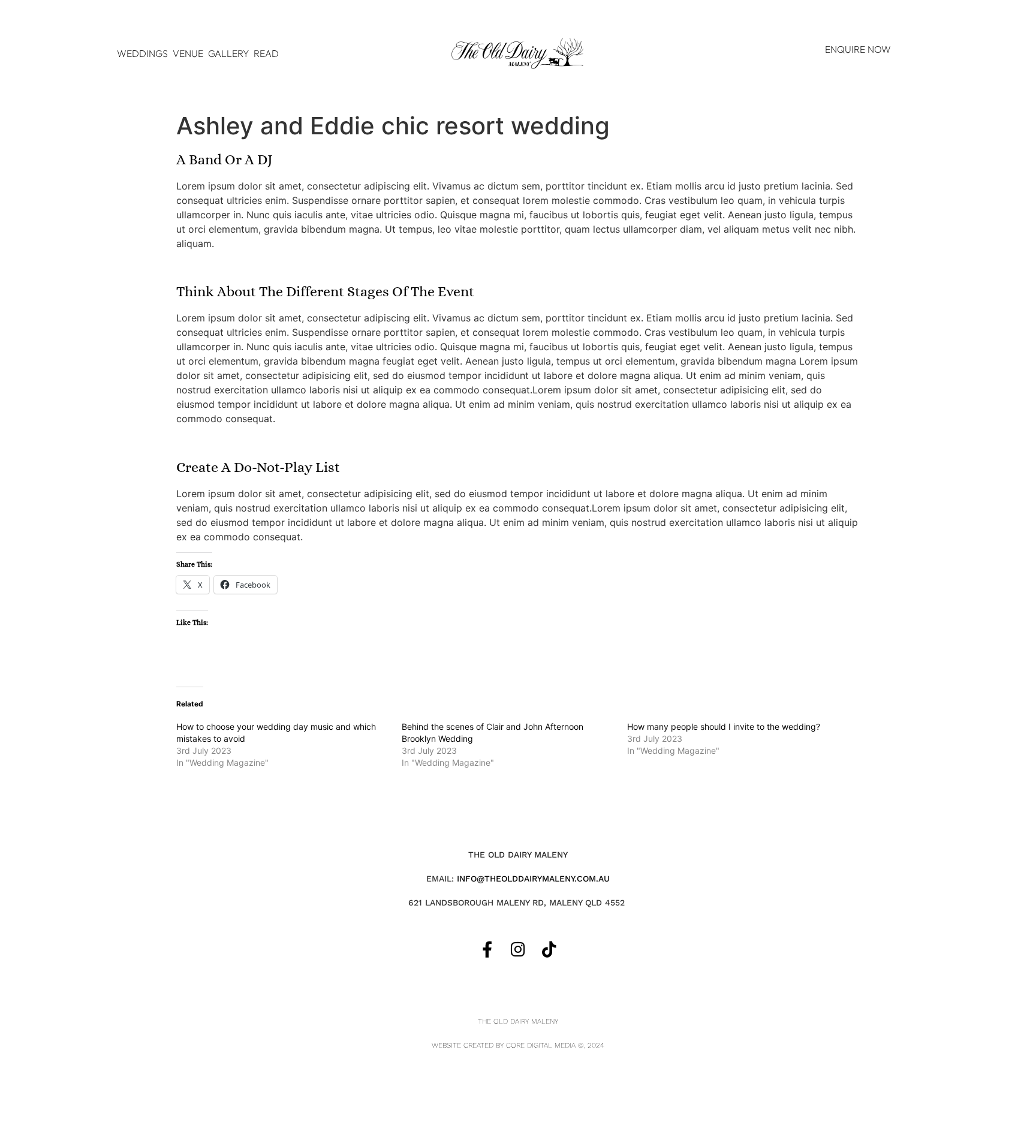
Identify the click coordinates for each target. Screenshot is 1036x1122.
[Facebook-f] (487, 949)
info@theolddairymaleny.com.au (533, 878)
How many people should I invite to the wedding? (723, 726)
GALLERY (228, 53)
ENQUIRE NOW (858, 49)
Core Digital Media (541, 1045)
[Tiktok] (549, 949)
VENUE (188, 53)
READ (266, 53)
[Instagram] (518, 949)
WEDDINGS (142, 53)
